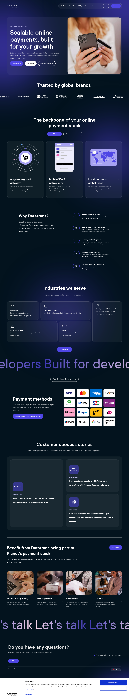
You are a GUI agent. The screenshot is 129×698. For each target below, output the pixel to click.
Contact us (116, 6)
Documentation (89, 6)
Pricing (80, 6)
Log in (106, 6)
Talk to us (13, 661)
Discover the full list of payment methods (28, 416)
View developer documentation (64, 379)
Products (63, 6)
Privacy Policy (29, 689)
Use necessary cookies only (113, 688)
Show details (28, 694)
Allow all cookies (113, 682)
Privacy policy (12, 669)
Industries (72, 6)
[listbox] (116, 669)
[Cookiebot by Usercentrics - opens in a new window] (12, 694)
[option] (116, 669)
